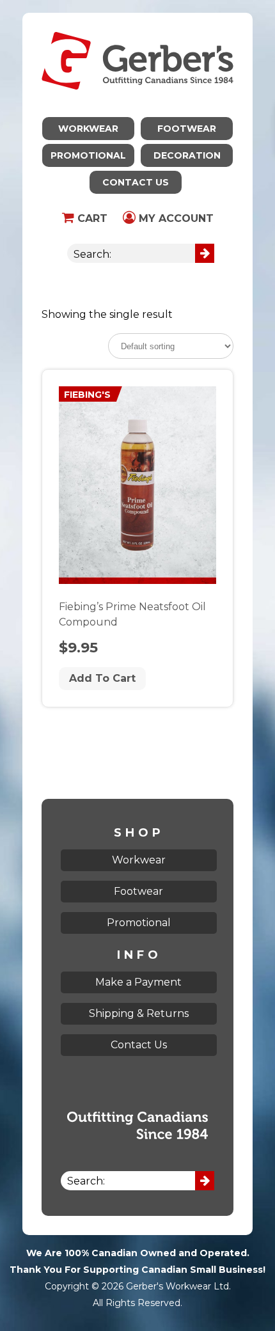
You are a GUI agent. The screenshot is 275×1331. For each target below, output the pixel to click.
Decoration (187, 155)
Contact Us (135, 182)
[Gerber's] (137, 21)
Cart (90, 218)
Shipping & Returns (139, 1013)
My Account (175, 218)
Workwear (88, 128)
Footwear (186, 128)
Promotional (88, 155)
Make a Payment (138, 982)
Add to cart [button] (102, 678)
